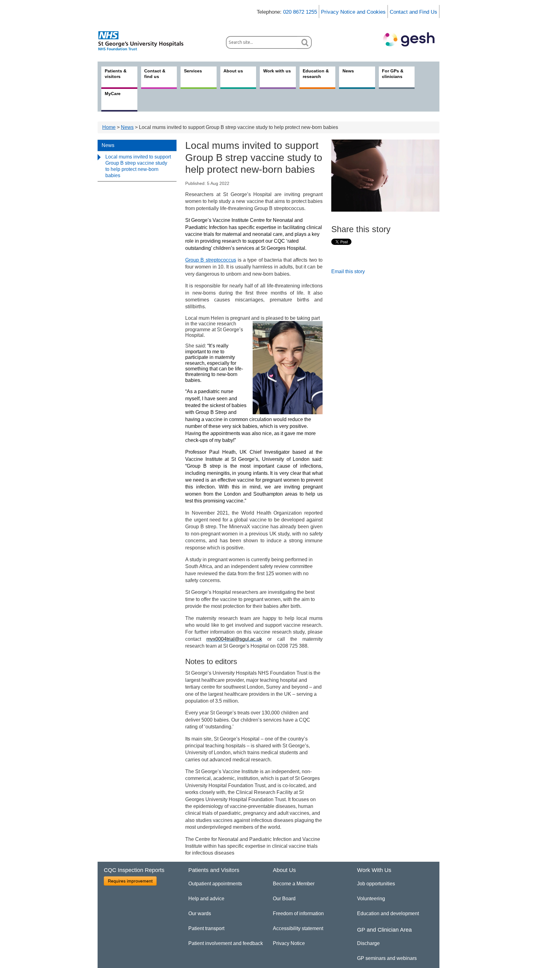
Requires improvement (130, 881)
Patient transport (206, 928)
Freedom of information (298, 913)
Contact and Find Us (413, 12)
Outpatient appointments (215, 883)
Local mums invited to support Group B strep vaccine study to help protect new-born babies (138, 166)
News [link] (348, 70)
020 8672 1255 (300, 12)
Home (109, 127)
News (127, 127)
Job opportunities (376, 883)
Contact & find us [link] (154, 73)
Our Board (284, 898)
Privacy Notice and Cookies (353, 12)
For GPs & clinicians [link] (392, 73)
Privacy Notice (289, 943)
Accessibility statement (298, 928)
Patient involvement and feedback (225, 943)
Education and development (388, 913)
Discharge (368, 943)
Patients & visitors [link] (115, 73)
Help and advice (206, 898)
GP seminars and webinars (387, 958)
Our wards (199, 913)
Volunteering (371, 898)
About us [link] (233, 70)
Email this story (348, 271)
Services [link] (193, 70)
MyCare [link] (113, 93)
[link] (144, 40)
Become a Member (293, 883)
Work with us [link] (277, 70)
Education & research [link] (316, 73)
